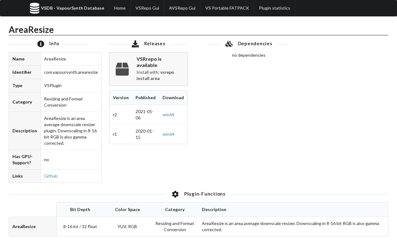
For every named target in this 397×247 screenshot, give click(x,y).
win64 (168, 114)
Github (51, 176)
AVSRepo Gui (182, 8)
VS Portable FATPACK (227, 8)
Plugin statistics (274, 8)
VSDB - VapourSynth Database (72, 8)
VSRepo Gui (147, 8)
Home (120, 8)
